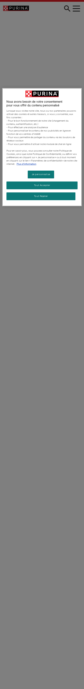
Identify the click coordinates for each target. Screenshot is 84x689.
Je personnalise (41, 174)
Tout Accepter (42, 185)
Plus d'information (26, 164)
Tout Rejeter (41, 196)
